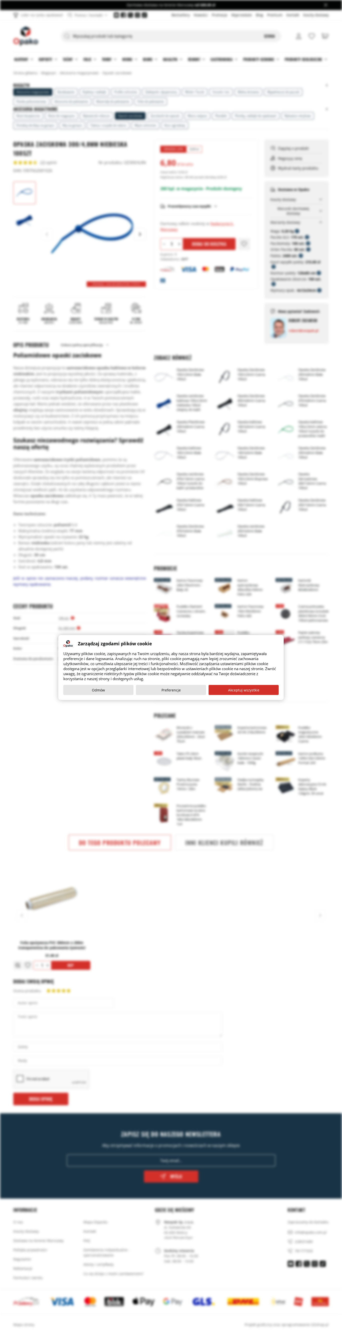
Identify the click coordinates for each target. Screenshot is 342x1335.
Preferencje (171, 690)
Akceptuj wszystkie (243, 690)
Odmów (98, 690)
